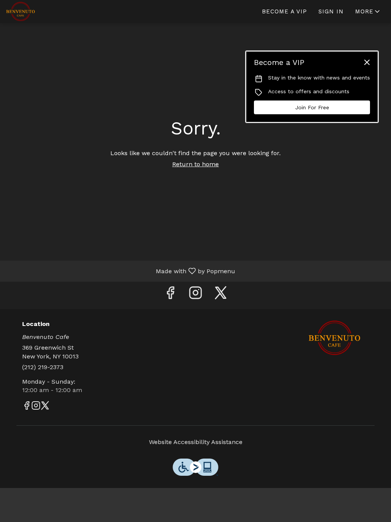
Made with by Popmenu (120, 271)
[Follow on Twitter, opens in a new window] (221, 295)
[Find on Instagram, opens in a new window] (195, 295)
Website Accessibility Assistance (195, 442)
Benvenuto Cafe (334, 338)
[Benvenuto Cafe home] (40, 11)
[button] (368, 11)
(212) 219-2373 (42, 367)
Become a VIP (284, 11)
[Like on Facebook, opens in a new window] (170, 295)
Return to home (195, 164)
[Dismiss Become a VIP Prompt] (367, 62)
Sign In (331, 11)
